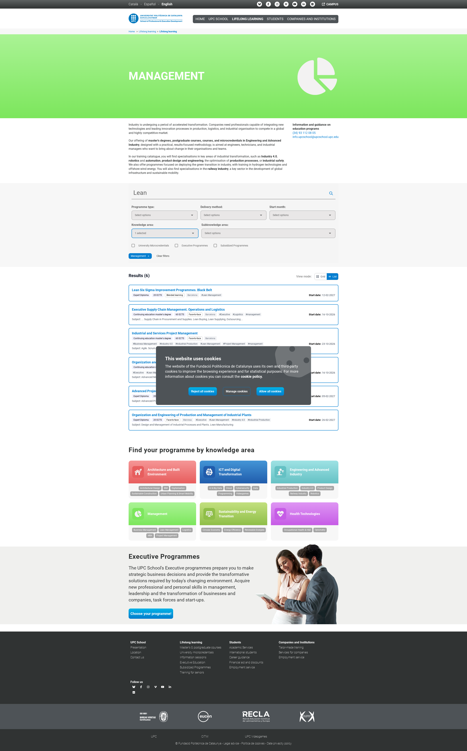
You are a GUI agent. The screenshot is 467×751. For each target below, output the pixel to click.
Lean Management (169, 530)
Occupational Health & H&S (297, 530)
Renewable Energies (254, 530)
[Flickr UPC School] (312, 4)
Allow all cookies (270, 391)
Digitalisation (178, 488)
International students (243, 652)
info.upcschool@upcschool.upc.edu (316, 137)
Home (200, 19)
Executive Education (192, 662)
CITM (204, 736)
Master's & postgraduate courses (200, 647)
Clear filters (163, 255)
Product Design (325, 488)
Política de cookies (253, 743)
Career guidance (239, 657)
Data (255, 488)
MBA (150, 535)
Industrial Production (287, 488)
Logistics (186, 530)
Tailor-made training (291, 647)
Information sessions (193, 657)
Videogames (242, 493)
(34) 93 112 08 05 (304, 133)
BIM (166, 488)
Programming (225, 493)
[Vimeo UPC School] (286, 4)
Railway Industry (298, 493)
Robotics (314, 493)
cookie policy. (252, 376)
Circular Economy (211, 530)
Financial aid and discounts (246, 662)
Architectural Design (150, 488)
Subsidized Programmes (195, 667)
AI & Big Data (215, 488)
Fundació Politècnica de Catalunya (199, 743)
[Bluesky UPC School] (259, 4)
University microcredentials (197, 652)
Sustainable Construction (144, 493)
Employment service (242, 667)
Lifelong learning (148, 31)
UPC (154, 736)
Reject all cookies (202, 391)
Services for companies (293, 652)
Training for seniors (192, 672)
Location (135, 652)
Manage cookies (237, 391)
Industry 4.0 (307, 488)
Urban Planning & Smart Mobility (177, 493)
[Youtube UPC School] (295, 4)
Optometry (320, 530)
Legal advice (231, 743)
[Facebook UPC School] (268, 4)
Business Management (145, 530)
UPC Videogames (256, 736)
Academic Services (241, 647)
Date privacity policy (279, 743)
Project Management (166, 535)
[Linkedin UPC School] (303, 4)
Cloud (229, 488)
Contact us (137, 657)
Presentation (138, 647)
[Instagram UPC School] (277, 4)
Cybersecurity (242, 488)
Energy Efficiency (232, 530)
